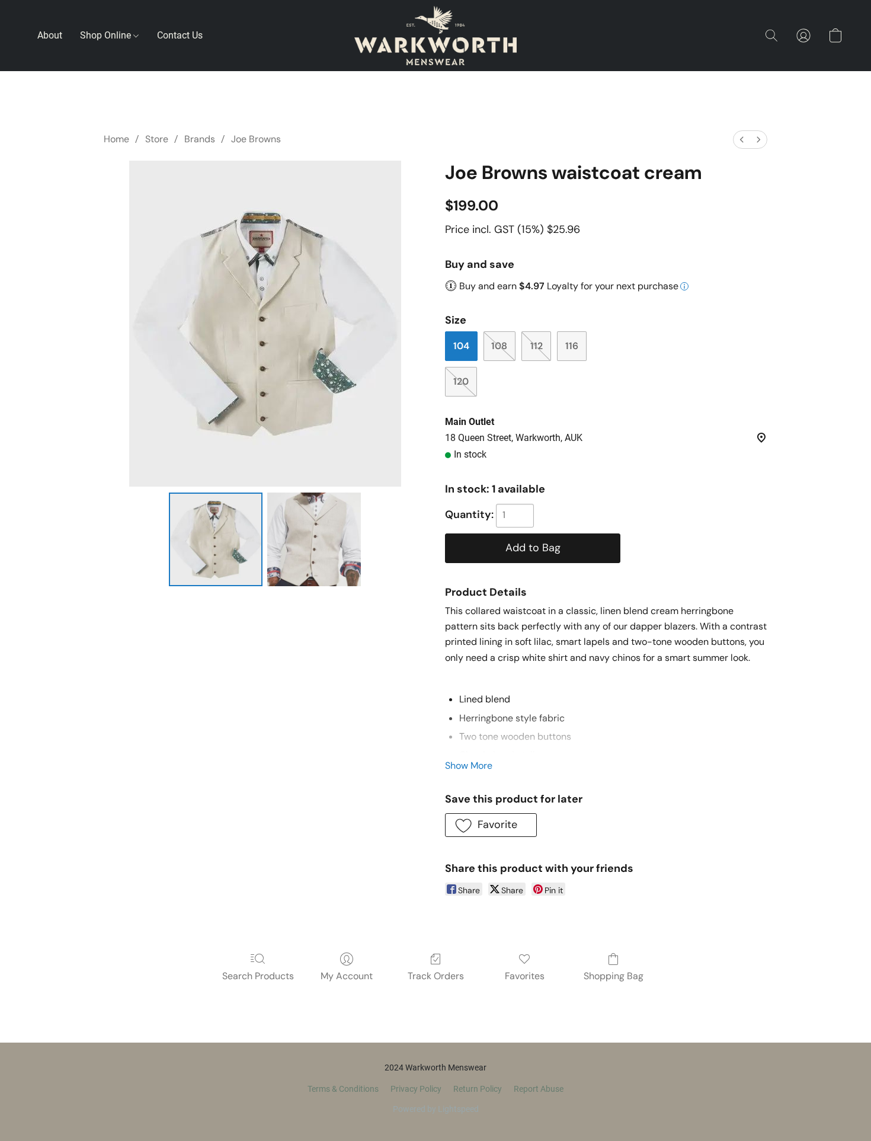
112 (536, 346)
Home (116, 139)
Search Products (258, 976)
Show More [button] (468, 765)
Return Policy (477, 1089)
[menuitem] (742, 139)
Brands (199, 139)
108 (499, 346)
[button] (435, 35)
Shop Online (106, 35)
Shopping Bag (613, 976)
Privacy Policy (415, 1089)
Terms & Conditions (343, 1089)
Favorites (525, 976)
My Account (347, 976)
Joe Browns (256, 139)
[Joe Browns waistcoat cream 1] (314, 539)
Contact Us (180, 35)
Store (156, 139)
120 (461, 381)
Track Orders (436, 976)
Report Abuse (538, 1089)
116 (571, 346)
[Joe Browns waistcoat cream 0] (215, 539)
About (49, 35)
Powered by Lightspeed (436, 1109)
